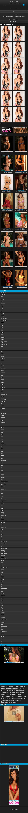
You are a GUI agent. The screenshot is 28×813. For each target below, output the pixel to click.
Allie (2, 311)
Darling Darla (3, 422)
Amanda (2, 315)
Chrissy (2, 392)
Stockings (14, 698)
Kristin (2, 508)
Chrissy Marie (4, 394)
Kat (1, 498)
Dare (2, 420)
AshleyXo (3, 342)
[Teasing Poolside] (7, 239)
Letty (2, 529)
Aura (2, 349)
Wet (12, 248)
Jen (1, 467)
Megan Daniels (4, 548)
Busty (4, 287)
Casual (21, 229)
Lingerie (26, 172)
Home (14, 11)
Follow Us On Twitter (14, 19)
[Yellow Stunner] (20, 278)
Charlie (2, 382)
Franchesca (3, 444)
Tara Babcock (4, 619)
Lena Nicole (3, 527)
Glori (2, 446)
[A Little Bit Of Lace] (7, 259)
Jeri (1, 479)
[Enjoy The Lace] (7, 201)
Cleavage (20, 172)
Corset (10, 287)
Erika (2, 441)
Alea (2, 297)
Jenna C (2, 474)
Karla (2, 493)
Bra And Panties (6, 191)
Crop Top (11, 692)
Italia (2, 453)
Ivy (1, 456)
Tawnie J (2, 622)
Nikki (2, 565)
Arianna (2, 332)
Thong (16, 700)
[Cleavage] (20, 182)
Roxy (2, 581)
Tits (11, 172)
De (1, 425)
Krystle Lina (3, 515)
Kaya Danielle (4, 499)
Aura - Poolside (7, 171)
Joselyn (2, 487)
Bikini (6, 172)
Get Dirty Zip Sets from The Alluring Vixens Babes (14, 16)
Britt (1, 363)
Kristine (2, 512)
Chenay (2, 389)
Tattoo (3, 700)
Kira (1, 505)
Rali (1, 574)
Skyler (2, 603)
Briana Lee (3, 358)
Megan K (2, 550)
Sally (2, 582)
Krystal (2, 513)
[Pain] (20, 259)
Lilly (1, 534)
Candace (2, 372)
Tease (7, 700)
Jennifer (2, 475)
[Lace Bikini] (20, 201)
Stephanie (3, 612)
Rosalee (2, 579)
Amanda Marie (4, 318)
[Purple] (20, 144)
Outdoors (9, 172)
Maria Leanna (4, 541)
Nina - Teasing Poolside (7, 247)
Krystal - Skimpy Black (7, 190)
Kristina (2, 510)
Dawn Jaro (3, 423)
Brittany (2, 365)
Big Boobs (17, 686)
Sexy (25, 696)
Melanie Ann (3, 551)
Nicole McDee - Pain (20, 267)
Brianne (2, 361)
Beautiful (10, 686)
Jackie (2, 458)
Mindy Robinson (4, 558)
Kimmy (2, 503)
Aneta (2, 325)
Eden (2, 434)
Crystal (2, 410)
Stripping (18, 698)
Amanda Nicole (4, 320)
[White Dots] (7, 144)
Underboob (10, 702)
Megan (2, 546)
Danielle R (3, 417)
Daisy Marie (3, 413)
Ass (4, 172)
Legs (12, 287)
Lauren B (3, 522)
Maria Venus (3, 543)
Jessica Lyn (3, 484)
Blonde (4, 210)
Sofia (2, 605)
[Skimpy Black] (7, 182)
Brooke (2, 366)
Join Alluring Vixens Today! (14, 13)
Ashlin (2, 346)
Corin (2, 406)
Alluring (18, 248)
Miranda (2, 560)
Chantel (2, 380)
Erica (2, 439)
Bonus (19, 124)
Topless (4, 702)
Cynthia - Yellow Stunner (20, 286)
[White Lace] (20, 239)
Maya (2, 544)
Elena (2, 437)
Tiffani (2, 627)
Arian (2, 330)
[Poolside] (7, 163)
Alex (2, 301)
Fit (20, 191)
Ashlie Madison (4, 344)
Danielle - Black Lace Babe (21, 171)
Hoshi (2, 451)
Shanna (2, 593)
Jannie (2, 463)
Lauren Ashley (4, 520)
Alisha (2, 309)
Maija (2, 539)
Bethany (2, 354)
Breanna (2, 356)
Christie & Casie (4, 399)
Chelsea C (3, 387)
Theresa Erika (4, 626)
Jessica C (3, 482)
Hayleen (2, 449)
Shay (2, 596)
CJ (1, 403)
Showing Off (8, 698)
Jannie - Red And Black (7, 286)
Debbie (2, 429)
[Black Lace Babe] (20, 163)
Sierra (2, 601)
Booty (18, 688)
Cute (14, 692)
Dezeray (2, 430)
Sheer (25, 191)
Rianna (2, 577)
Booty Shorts (23, 688)
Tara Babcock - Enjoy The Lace (7, 209)
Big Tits (17, 172)
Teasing (11, 700)
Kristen (2, 506)
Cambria (2, 370)
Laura (2, 517)
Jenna (2, 470)
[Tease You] (7, 220)
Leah (2, 524)
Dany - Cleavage (21, 190)
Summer (2, 615)
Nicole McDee (4, 563)
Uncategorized (4, 631)
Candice (2, 373)
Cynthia (2, 411)
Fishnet (20, 692)
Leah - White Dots (21, 228)
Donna (2, 432)
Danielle (2, 415)
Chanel (2, 379)
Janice (2, 461)
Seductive (11, 210)
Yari (1, 641)
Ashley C (3, 337)
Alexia (2, 304)
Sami (2, 584)
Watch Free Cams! (14, 21)
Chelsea (2, 385)
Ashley (2, 335)
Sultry (21, 698)
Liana (2, 532)
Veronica (2, 636)
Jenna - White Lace (20, 247)
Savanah (2, 589)
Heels (2, 694)
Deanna (2, 427)
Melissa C (3, 555)
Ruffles (17, 696)
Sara (2, 586)
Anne (2, 327)
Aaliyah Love (3, 292)
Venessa (2, 634)
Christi (2, 396)
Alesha (2, 299)
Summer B (3, 617)
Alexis (2, 306)
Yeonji (2, 643)
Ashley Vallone (4, 341)
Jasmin (2, 465)
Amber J (2, 323)
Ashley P (2, 339)
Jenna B (2, 472)
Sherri (2, 600)
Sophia (2, 608)
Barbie (2, 353)
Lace (23, 172)
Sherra (2, 598)
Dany (2, 418)
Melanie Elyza (4, 553)
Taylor (2, 624)
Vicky (2, 638)
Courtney (3, 408)
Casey (2, 375)
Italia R (2, 455)
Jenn (2, 468)
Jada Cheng (3, 460)
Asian (18, 210)
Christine (3, 401)
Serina (2, 591)
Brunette (22, 124)
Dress (7, 210)
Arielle (2, 334)
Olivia (2, 572)
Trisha (2, 629)
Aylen (2, 351)
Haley (2, 448)
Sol (1, 607)
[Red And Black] (7, 278)
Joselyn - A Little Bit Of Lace (7, 267)
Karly (2, 494)
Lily (1, 536)
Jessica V (3, 486)
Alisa (2, 308)
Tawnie (2, 620)
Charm (2, 384)
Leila (2, 525)
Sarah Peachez (4, 588)
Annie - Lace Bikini (21, 209)
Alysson (2, 313)
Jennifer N (3, 477)
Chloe (2, 391)
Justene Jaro (3, 489)
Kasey (2, 496)
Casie (2, 377)
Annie (2, 328)
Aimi (2, 296)
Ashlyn (2, 347)
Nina (2, 570)
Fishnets (10, 191)
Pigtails (13, 696)
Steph (2, 610)
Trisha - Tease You (7, 228)
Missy (2, 562)
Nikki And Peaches (5, 567)
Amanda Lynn (4, 316)
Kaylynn (2, 501)
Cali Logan (3, 368)
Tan (26, 229)
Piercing (25, 124)
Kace (2, 491)
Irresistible (6, 248)
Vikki (2, 639)
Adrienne (3, 294)
